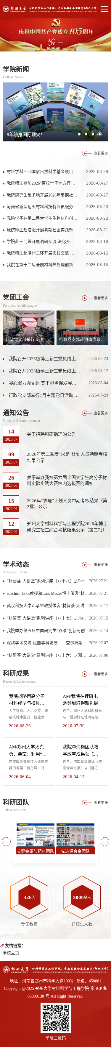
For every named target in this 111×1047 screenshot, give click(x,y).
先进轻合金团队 (35, 851)
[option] (55, 35)
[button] (79, 134)
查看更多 (101, 153)
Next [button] (105, 841)
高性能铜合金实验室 (75, 851)
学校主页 (11, 953)
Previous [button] (6, 841)
